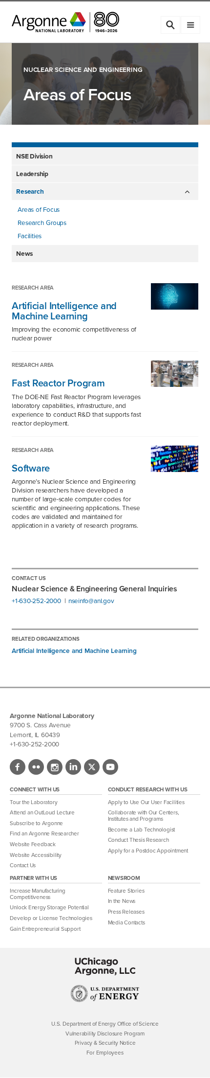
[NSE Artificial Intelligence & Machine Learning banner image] (170, 307)
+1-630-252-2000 (36, 601)
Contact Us (23, 865)
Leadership (32, 174)
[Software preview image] (170, 469)
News (24, 253)
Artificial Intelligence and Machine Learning (74, 650)
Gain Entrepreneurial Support (45, 929)
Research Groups (42, 222)
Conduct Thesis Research (138, 840)
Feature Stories (126, 891)
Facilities (30, 236)
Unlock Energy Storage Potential (49, 907)
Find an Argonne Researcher (44, 834)
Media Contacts (126, 923)
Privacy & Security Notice (105, 1043)
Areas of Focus (39, 209)
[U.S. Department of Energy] (105, 1000)
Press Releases (126, 912)
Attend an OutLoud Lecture (42, 812)
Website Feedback (33, 844)
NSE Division (34, 156)
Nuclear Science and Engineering (82, 69)
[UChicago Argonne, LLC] (105, 966)
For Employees (104, 1053)
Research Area (33, 288)
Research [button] (29, 191)
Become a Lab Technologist (141, 830)
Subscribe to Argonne (36, 823)
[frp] (170, 384)
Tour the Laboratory (33, 802)
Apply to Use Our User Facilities (146, 802)
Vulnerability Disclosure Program (105, 1034)
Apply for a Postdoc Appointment (148, 851)
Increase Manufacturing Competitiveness (37, 894)
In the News (122, 901)
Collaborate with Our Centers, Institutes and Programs (143, 815)
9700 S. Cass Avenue (40, 725)
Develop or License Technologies (51, 918)
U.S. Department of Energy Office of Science (105, 1024)
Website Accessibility (35, 855)
